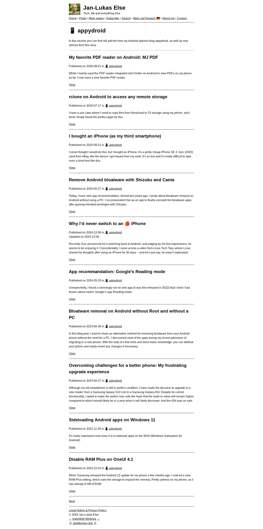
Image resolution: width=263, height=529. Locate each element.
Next (72, 501)
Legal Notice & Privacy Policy (87, 510)
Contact (182, 18)
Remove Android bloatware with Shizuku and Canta (121, 179)
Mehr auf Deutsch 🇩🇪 (146, 18)
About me (168, 18)
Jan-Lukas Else (104, 7)
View (72, 84)
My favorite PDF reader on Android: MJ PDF (113, 57)
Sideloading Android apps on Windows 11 (112, 419)
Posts (82, 18)
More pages (96, 18)
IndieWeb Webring (84, 518)
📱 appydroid (113, 66)
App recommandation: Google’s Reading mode (117, 271)
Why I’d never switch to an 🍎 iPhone (107, 223)
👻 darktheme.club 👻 (83, 523)
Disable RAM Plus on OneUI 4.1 (101, 459)
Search (126, 18)
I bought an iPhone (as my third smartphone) (115, 136)
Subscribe (112, 18)
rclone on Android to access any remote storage (118, 96)
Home (73, 18)
